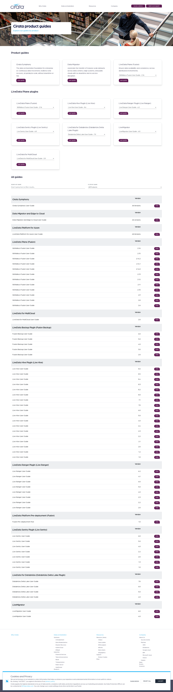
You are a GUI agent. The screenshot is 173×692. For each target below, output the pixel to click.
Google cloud (147, 650)
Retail (57, 659)
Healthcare (59, 667)
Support (99, 654)
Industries (56, 652)
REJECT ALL (147, 681)
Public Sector (59, 664)
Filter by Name (92, 184)
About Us (142, 637)
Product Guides (102, 657)
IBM (144, 652)
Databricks (146, 647)
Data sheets (101, 650)
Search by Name (16, 184)
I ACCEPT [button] (160, 681)
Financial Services (61, 654)
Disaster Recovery (61, 645)
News (140, 662)
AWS (144, 645)
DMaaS (58, 650)
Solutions (56, 637)
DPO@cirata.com (27, 686)
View (156, 206)
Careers (143, 660)
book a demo (138, 6)
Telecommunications (62, 657)
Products (56, 669)
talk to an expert (154, 6)
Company (114, 6)
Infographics (102, 652)
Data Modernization (61, 642)
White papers (102, 645)
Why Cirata (42, 6)
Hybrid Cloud (59, 647)
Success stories (145, 640)
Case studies (102, 642)
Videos (100, 640)
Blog (98, 659)
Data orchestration (67, 6)
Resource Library (101, 637)
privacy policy (50, 681)
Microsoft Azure (147, 655)
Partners (143, 642)
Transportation (60, 662)
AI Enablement (60, 640)
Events (141, 664)
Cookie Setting (134, 681)
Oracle (145, 657)
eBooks (100, 647)
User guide (21, 80)
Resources (92, 6)
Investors (142, 666)
